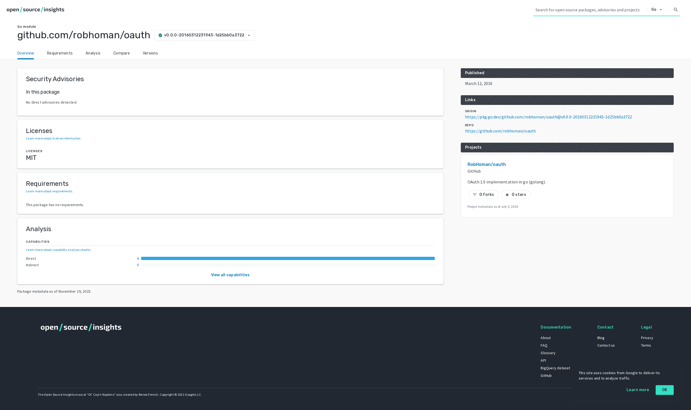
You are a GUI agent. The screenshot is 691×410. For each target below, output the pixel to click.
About (546, 337)
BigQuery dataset (555, 367)
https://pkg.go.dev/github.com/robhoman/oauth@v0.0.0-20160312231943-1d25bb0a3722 (548, 116)
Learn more (637, 390)
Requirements (60, 53)
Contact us (606, 345)
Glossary (548, 352)
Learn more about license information (53, 138)
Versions (150, 53)
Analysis (93, 53)
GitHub (546, 375)
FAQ (544, 345)
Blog (601, 337)
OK (665, 390)
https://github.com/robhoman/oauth (500, 131)
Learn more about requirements (49, 191)
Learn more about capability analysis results (58, 250)
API (543, 360)
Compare (121, 53)
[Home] (36, 9)
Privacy (647, 337)
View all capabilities (230, 275)
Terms (646, 345)
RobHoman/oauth (487, 164)
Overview (25, 53)
